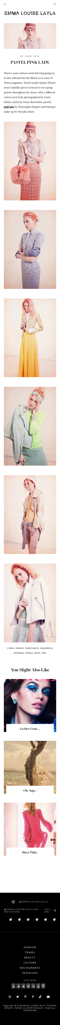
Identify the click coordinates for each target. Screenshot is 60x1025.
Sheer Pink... (30, 852)
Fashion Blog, (32, 648)
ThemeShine (30, 1010)
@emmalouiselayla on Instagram (21, 910)
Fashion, (20, 648)
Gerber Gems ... (30, 729)
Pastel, (37, 653)
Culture (30, 962)
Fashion (30, 947)
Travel (30, 952)
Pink (44, 653)
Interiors (30, 973)
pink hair (9, 107)
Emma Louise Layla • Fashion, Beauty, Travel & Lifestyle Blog (31, 1006)
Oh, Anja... (30, 791)
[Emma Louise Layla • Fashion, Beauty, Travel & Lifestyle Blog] (30, 13)
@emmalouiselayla (33, 901)
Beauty (30, 957)
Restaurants (30, 967)
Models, (29, 653)
